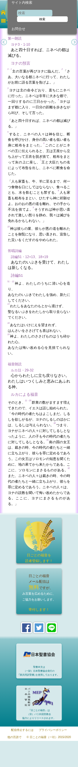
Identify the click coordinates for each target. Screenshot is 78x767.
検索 (42, 19)
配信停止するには (22, 730)
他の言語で (14, 737)
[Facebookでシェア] (26, 627)
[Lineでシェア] (51, 627)
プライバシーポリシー (53, 730)
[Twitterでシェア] (39, 627)
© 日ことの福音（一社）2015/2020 (49, 737)
